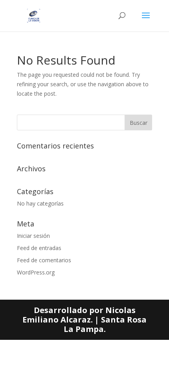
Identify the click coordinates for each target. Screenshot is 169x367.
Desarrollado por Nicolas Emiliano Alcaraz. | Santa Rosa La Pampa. (84, 319)
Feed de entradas (39, 248)
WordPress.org (36, 272)
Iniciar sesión (33, 235)
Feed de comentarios (44, 260)
